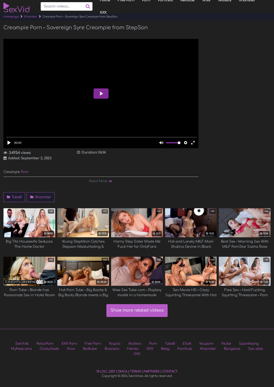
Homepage (11, 16)
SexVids (22, 344)
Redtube (90, 349)
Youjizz (115, 344)
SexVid (16, 7)
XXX (103, 13)
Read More (98, 181)
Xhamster (30, 16)
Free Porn (93, 344)
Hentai (132, 349)
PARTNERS (151, 371)
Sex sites (255, 349)
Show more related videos (137, 310)
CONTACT (170, 371)
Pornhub (184, 349)
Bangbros (232, 349)
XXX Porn (69, 344)
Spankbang (249, 344)
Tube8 (16, 197)
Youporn (206, 344)
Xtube (226, 344)
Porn (25, 172)
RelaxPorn (45, 344)
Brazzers (112, 349)
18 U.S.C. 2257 (105, 371)
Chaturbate (49, 349)
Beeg (165, 349)
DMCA (122, 371)
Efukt (187, 344)
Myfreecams (21, 349)
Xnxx (71, 349)
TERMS (135, 371)
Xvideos (134, 344)
